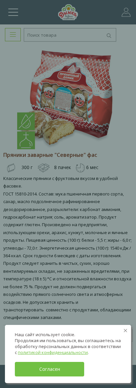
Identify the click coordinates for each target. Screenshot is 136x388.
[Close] (125, 330)
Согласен (49, 369)
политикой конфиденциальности (53, 352)
